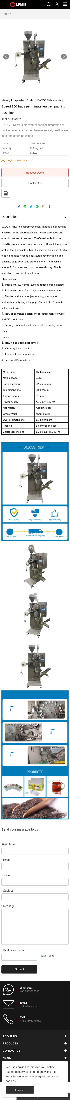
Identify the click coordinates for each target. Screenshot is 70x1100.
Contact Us (35, 183)
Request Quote (35, 172)
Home (5, 13)
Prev (6, 57)
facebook (19, 206)
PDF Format (5, 193)
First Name (8, 844)
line (25, 206)
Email (5, 859)
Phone (5, 875)
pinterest (43, 206)
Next (64, 57)
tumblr (49, 206)
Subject (7, 890)
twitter (31, 206)
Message (8, 906)
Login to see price (17, 160)
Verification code (12, 950)
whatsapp (37, 206)
